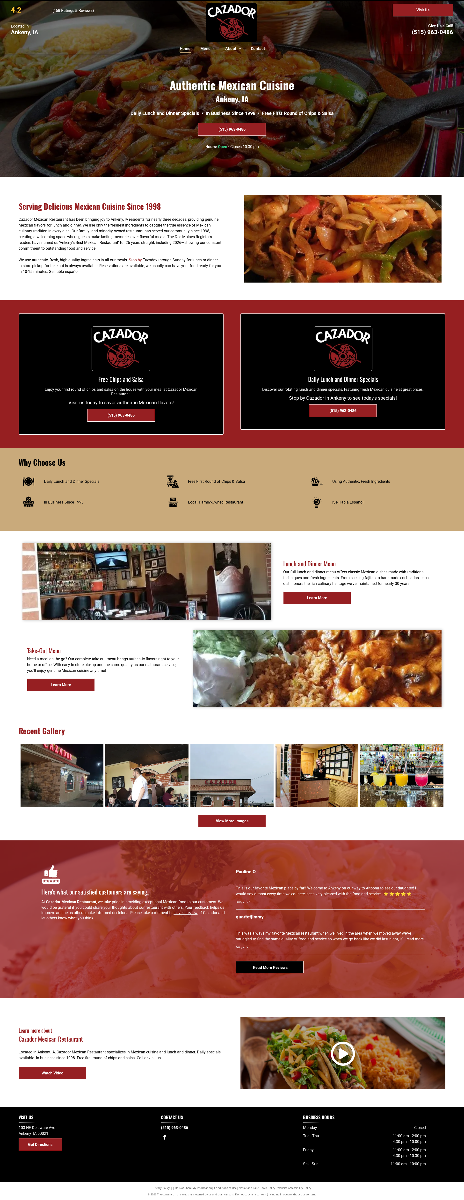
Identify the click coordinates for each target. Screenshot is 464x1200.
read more (415, 939)
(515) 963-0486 (432, 32)
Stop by (135, 260)
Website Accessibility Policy (294, 1188)
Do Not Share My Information (193, 1188)
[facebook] (164, 1138)
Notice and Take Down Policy (257, 1188)
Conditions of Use (225, 1188)
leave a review (185, 912)
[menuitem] (185, 49)
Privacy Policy (161, 1188)
